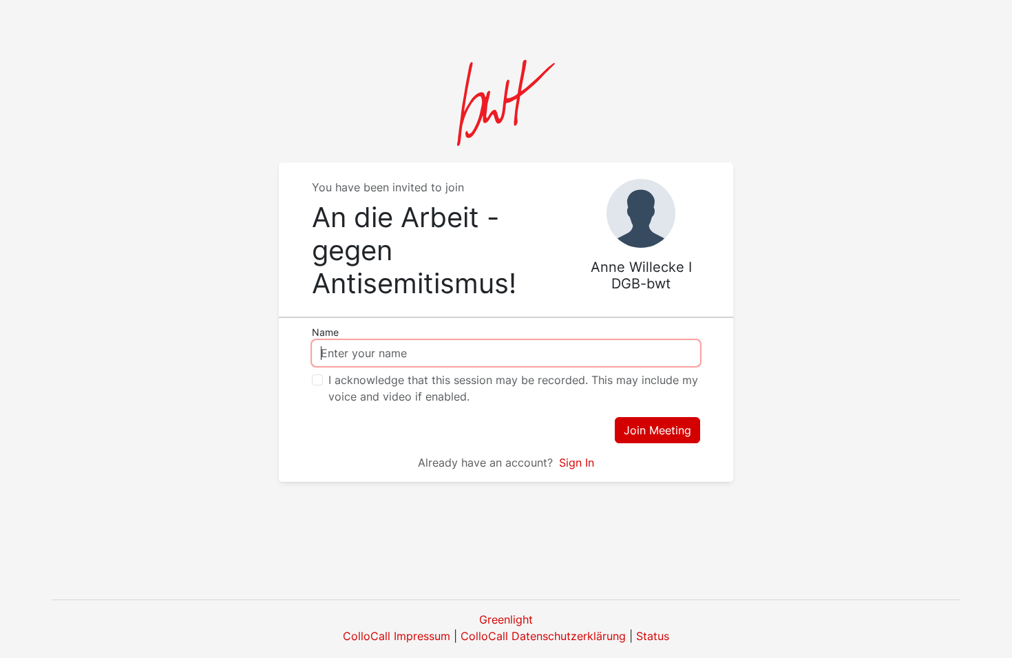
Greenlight (506, 619)
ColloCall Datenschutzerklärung (543, 636)
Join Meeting (657, 430)
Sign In (576, 462)
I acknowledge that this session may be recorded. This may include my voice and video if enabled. (513, 388)
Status (652, 636)
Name (325, 332)
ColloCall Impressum (396, 636)
